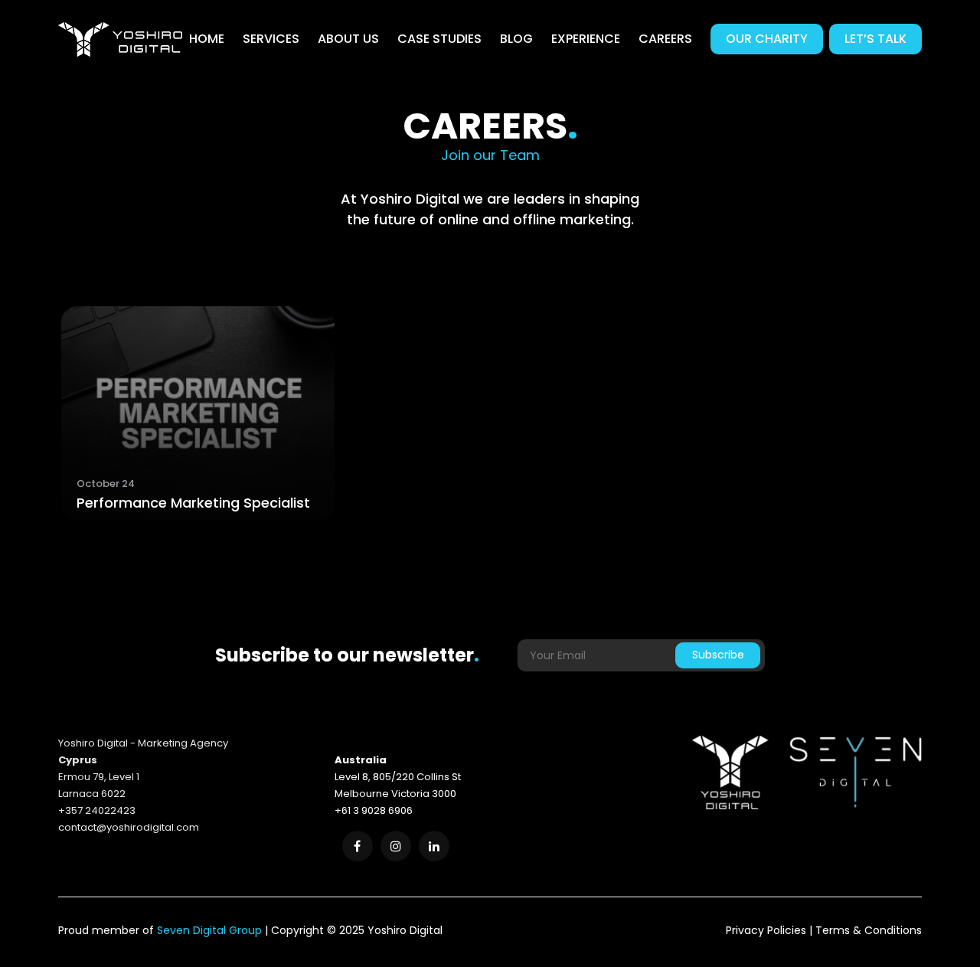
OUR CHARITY (767, 38)
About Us (348, 38)
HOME (206, 38)
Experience (585, 38)
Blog (516, 38)
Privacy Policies (766, 930)
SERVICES (271, 38)
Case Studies (439, 38)
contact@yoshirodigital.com (128, 827)
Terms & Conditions (868, 930)
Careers (665, 38)
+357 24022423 (97, 810)
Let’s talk (875, 38)
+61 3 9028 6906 (374, 810)
